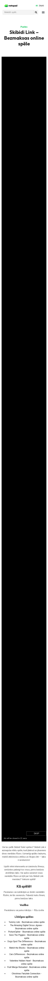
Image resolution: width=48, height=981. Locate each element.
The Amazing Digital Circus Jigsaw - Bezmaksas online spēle (26, 927)
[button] (43, 12)
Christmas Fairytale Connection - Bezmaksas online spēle (27, 975)
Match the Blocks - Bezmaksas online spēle (26, 949)
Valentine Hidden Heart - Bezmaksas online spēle (27, 962)
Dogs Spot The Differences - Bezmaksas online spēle (26, 943)
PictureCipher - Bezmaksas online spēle (26, 931)
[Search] (36, 12)
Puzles (24, 27)
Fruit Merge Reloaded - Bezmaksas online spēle (26, 969)
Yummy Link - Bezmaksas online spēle (27, 922)
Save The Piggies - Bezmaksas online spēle (26, 936)
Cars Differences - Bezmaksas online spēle (26, 956)
